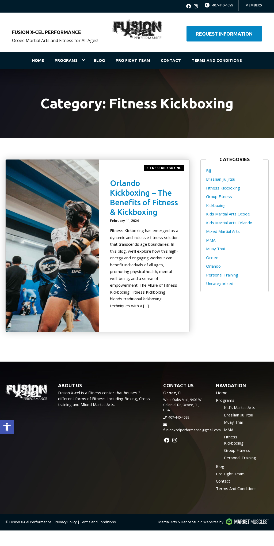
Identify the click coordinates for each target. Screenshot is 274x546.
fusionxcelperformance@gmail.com (192, 429)
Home (38, 60)
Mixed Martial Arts (223, 231)
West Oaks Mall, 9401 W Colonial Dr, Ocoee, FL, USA (182, 404)
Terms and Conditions (98, 522)
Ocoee (212, 257)
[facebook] (188, 6)
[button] (7, 427)
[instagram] (196, 6)
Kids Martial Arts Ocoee (228, 214)
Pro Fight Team (133, 60)
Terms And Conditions (217, 60)
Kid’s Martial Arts (239, 407)
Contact (171, 60)
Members (253, 5)
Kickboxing (216, 205)
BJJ (208, 170)
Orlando (213, 266)
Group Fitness (219, 196)
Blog (99, 60)
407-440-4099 (222, 5)
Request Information (224, 33)
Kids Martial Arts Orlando (229, 222)
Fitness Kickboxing (164, 168)
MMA (210, 240)
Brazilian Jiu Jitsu (220, 179)
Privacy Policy (66, 522)
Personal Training (222, 275)
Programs (66, 60)
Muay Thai (215, 248)
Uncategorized (219, 283)
